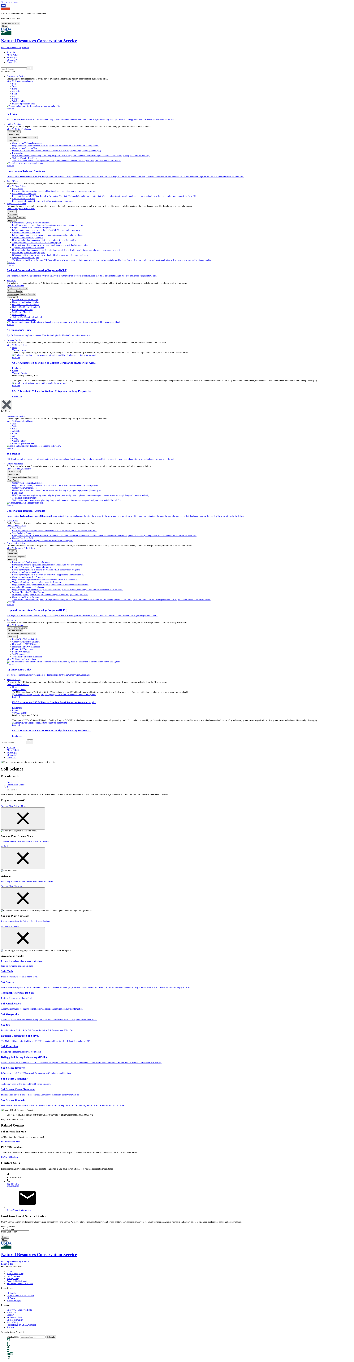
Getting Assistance (15, 124)
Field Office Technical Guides (25, 299)
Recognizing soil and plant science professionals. (22, 961)
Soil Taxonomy (19, 314)
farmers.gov (12, 57)
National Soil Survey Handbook (26, 307)
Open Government (15, 1320)
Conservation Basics (15, 76)
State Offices (12, 181)
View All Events (19, 373)
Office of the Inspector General (20, 1295)
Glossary (10, 1315)
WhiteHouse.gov (14, 1300)
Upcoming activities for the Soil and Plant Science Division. (27, 881)
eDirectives (11, 1312)
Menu (4, 26)
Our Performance (14, 1276)
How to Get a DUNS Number (25, 304)
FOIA (9, 1271)
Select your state (8, 1226)
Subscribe (11, 52)
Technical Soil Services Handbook (27, 317)
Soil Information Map (10, 1141)
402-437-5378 (13, 1184)
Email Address (13, 1337)
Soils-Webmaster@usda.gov (19, 1210)
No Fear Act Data (14, 1317)
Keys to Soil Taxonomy (22, 309)
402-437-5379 (13, 1186)
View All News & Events (18, 345)
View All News (19, 350)
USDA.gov (12, 60)
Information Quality (15, 1273)
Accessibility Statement (17, 1281)
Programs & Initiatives (16, 203)
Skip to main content (10, 2)
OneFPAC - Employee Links (19, 1310)
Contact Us (11, 62)
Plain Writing (12, 1322)
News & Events (13, 340)
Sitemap (10, 1327)
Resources (11, 280)
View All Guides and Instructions (21, 319)
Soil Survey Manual (21, 312)
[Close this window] (23, 818)
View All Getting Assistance (19, 129)
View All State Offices (16, 186)
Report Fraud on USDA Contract (21, 1325)
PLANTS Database (9, 1157)
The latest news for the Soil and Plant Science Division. (25, 841)
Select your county (9, 1232)
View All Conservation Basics (20, 81)
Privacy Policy (13, 1278)
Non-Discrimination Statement (20, 1283)
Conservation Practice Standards (26, 302)
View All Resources (15, 285)
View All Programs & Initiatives (21, 208)
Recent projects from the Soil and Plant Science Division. (26, 921)
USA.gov (11, 1298)
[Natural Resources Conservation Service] (177, 31)
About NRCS (13, 55)
